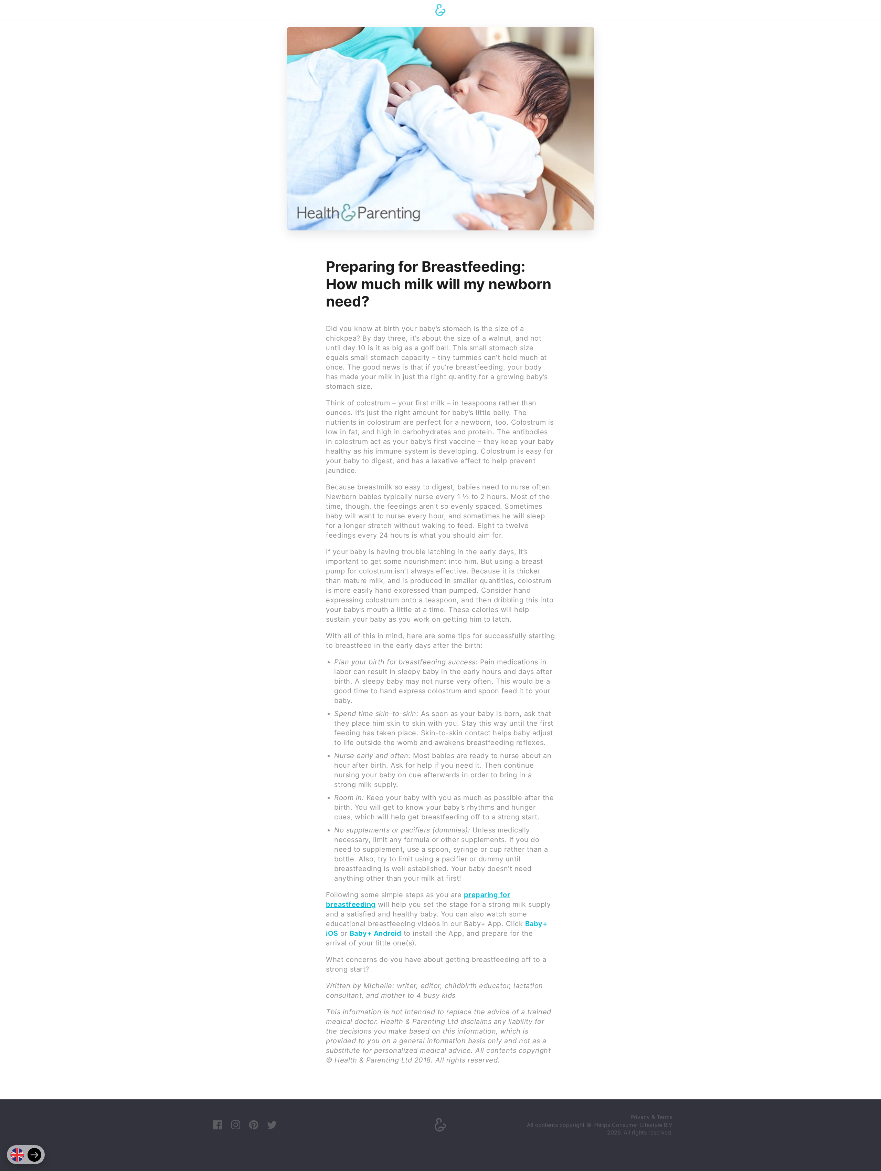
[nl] (34, 1155)
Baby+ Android (376, 933)
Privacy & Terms (651, 1116)
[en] (17, 1155)
